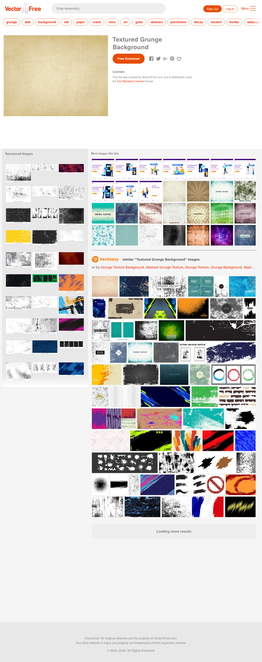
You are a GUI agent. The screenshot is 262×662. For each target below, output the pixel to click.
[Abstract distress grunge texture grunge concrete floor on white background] (18, 174)
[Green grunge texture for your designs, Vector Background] (171, 330)
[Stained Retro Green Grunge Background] (127, 235)
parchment (178, 22)
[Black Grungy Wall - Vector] (174, 235)
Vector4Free (23, 8)
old (66, 22)
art (125, 22)
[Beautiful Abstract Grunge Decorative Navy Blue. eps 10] (44, 350)
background (47, 22)
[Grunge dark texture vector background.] (174, 374)
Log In (230, 9)
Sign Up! (212, 9)
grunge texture (197, 266)
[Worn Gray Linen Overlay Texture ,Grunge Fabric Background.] (18, 284)
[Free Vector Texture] (222, 191)
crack (97, 22)
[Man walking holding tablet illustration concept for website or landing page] (222, 169)
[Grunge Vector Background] (198, 191)
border (234, 22)
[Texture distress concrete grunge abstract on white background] (18, 372)
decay (198, 22)
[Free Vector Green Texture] (103, 213)
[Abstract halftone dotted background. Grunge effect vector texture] (18, 306)
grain (139, 22)
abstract (157, 22)
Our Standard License (130, 81)
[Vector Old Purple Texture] (222, 235)
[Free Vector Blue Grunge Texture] (245, 235)
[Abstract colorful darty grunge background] (200, 374)
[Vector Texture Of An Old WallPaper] (198, 235)
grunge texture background (122, 266)
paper (81, 22)
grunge (11, 22)
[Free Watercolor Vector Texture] (103, 235)
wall (27, 22)
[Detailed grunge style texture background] (118, 352)
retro (112, 22)
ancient (216, 22)
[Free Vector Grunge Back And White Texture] (150, 235)
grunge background (226, 266)
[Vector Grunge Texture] (174, 191)
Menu (245, 8)
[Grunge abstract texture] (140, 352)
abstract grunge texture (164, 266)
